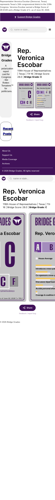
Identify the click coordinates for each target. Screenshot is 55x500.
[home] (5, 29)
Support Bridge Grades (27, 17)
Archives (6, 163)
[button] (50, 29)
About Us (6, 151)
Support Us (7, 155)
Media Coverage (9, 159)
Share (36, 114)
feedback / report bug (34, 120)
